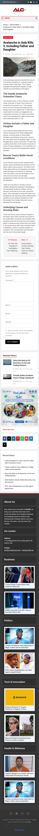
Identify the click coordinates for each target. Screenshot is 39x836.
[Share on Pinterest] (18, 438)
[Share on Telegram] (31, 438)
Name (8, 305)
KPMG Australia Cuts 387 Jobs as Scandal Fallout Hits (18, 611)
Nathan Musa (18, 369)
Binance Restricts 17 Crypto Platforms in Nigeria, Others (15, 708)
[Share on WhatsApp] (22, 438)
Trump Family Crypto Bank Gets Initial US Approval (17, 586)
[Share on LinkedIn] (13, 438)
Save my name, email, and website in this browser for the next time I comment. (19, 333)
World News (8, 37)
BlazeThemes (19, 830)
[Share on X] (9, 438)
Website (8, 322)
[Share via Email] (27, 438)
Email (8, 314)
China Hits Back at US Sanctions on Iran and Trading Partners (9, 2)
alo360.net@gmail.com (12, 550)
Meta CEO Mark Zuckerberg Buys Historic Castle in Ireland (18, 739)
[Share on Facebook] (5, 438)
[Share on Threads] (5, 444)
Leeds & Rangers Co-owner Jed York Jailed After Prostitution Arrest (19, 774)
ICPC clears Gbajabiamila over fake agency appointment (18, 671)
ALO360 (7, 54)
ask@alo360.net (28, 550)
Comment (9, 280)
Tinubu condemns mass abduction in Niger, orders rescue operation (19, 646)
